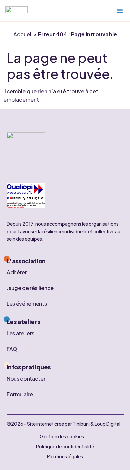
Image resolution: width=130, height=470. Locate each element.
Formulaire (20, 393)
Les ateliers (20, 332)
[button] (120, 11)
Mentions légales (65, 456)
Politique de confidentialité (65, 446)
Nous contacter (26, 378)
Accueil (23, 34)
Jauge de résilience (30, 287)
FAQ (12, 348)
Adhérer (17, 272)
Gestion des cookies (62, 436)
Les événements (27, 303)
